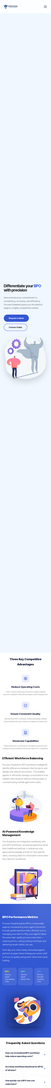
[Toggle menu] (45, 7)
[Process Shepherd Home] (10, 7)
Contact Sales (15, 327)
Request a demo (16, 318)
